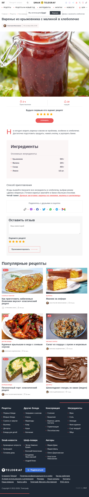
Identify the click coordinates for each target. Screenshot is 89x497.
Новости (70, 7)
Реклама (40, 479)
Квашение (51, 417)
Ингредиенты (45, 7)
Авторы (50, 440)
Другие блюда (6, 341)
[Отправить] (27, 2)
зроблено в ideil (81, 488)
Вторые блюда (7, 384)
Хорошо (55, 13)
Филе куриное (75, 425)
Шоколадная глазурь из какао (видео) (66, 388)
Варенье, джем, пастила (53, 422)
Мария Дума (52, 445)
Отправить (44, 120)
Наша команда (8, 482)
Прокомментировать (21, 249)
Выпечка (49, 295)
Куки (43, 13)
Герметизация (53, 427)
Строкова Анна (10, 307)
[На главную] (44, 2)
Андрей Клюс (30, 461)
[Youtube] (76, 2)
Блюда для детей (10, 432)
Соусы (28, 417)
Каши (27, 428)
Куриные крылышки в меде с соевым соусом (22, 345)
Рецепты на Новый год (25, 7)
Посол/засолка (53, 430)
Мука (71, 413)
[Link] (25, 209)
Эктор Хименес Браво (31, 446)
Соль (71, 417)
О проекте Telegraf (9, 476)
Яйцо (71, 432)
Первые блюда (9, 413)
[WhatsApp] (50, 209)
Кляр (27, 425)
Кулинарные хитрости (12, 445)
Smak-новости (9, 440)
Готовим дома (9, 453)
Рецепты (7, 7)
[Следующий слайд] (87, 7)
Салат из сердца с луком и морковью (66, 344)
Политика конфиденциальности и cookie (36, 476)
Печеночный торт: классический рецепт (19, 389)
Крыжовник (18, 159)
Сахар (15, 167)
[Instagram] (82, 2)
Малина (16, 163)
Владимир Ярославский (30, 456)
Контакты (66, 479)
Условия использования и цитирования (18, 479)
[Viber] (69, 3)
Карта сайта (22, 482)
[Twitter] (79, 2)
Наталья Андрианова (12, 351)
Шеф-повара (30, 440)
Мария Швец (52, 449)
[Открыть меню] (3, 2)
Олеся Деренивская (56, 392)
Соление (51, 413)
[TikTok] (86, 2)
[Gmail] (63, 209)
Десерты (49, 384)
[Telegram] (73, 2)
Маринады (29, 421)
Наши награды (53, 479)
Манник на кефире (56, 299)
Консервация (23, 14)
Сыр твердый (74, 428)
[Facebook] (66, 2)
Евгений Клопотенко (33, 451)
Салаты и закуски (8, 295)
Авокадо (72, 421)
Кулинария (7, 449)
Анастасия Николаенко (14, 25)
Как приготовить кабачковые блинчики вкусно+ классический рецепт (19, 301)
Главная (5, 14)
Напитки (58, 7)
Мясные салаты (51, 341)
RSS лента (64, 482)
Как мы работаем (63, 476)
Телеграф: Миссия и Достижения (43, 482)
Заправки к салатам (33, 413)
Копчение (29, 432)
